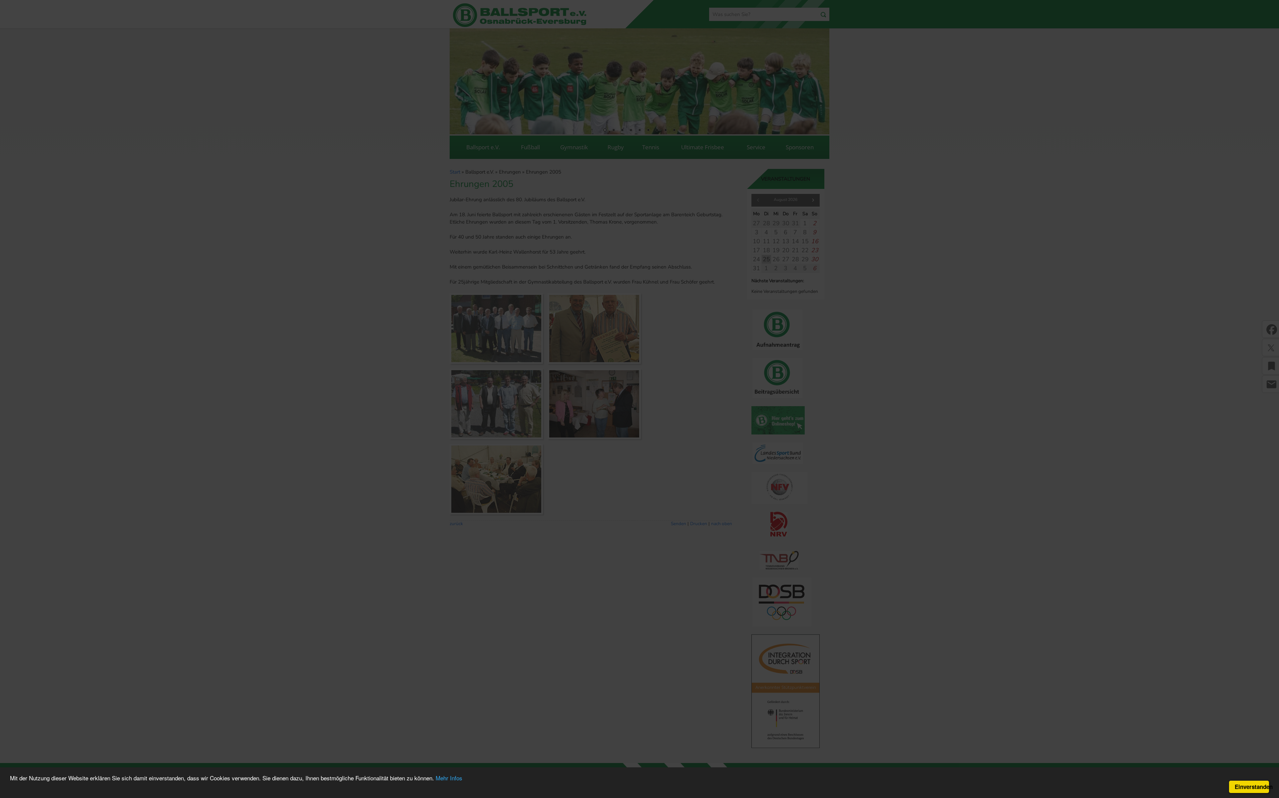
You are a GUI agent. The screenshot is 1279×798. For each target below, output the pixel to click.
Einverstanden (1252, 787)
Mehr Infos (449, 778)
